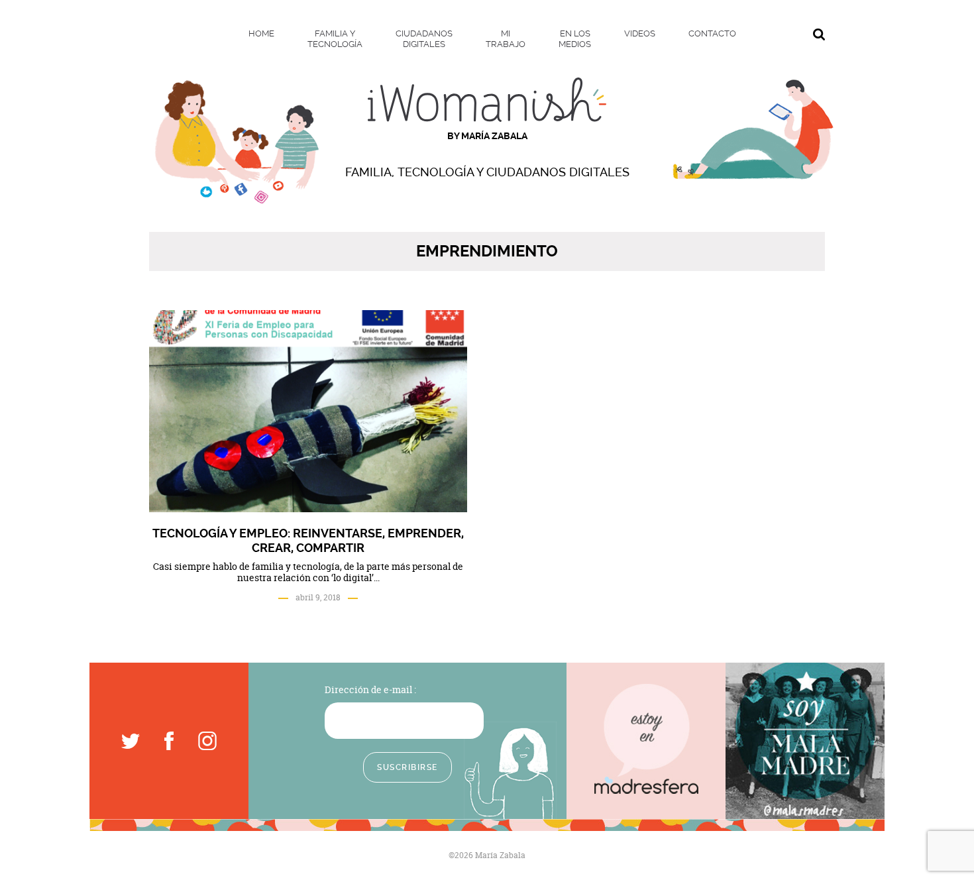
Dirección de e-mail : (370, 689)
